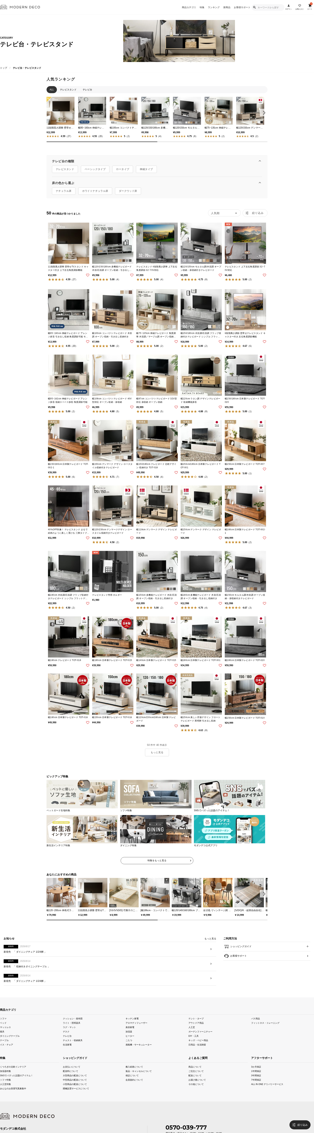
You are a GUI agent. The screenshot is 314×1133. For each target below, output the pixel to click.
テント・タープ (196, 1028)
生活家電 (67, 1054)
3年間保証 (256, 1085)
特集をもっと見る (157, 864)
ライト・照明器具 (71, 1032)
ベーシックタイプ (95, 172)
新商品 (226, 7)
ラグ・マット (69, 1037)
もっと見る (157, 756)
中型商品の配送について (75, 1089)
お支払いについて (71, 1076)
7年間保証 (256, 1089)
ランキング (214, 7)
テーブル (4, 1050)
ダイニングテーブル (10, 1045)
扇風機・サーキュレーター (139, 1054)
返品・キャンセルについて (138, 1081)
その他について (194, 1094)
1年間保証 (256, 1081)
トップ (3, 68)
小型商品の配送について (75, 1094)
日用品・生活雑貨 (197, 1054)
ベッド (3, 1032)
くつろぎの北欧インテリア (6, 1076)
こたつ (129, 1050)
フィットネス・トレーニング (265, 1032)
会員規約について (134, 1089)
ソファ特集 (5, 1089)
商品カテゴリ (189, 7)
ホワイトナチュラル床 (95, 194)
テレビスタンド (65, 172)
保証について (132, 1085)
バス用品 (255, 1028)
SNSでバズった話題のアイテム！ (6, 1085)
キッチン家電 (132, 1028)
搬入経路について (134, 1076)
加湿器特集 (5, 1081)
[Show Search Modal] (254, 7)
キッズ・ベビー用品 (198, 1050)
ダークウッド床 (128, 194)
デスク (66, 1041)
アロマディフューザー (136, 1032)
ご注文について (194, 1081)
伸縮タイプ (146, 172)
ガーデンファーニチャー (200, 1041)
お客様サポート (242, 7)
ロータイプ (122, 172)
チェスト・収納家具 (72, 1050)
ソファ (3, 1028)
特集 (202, 7)
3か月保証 (256, 1076)
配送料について (70, 1081)
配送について (194, 1085)
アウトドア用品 (196, 1032)
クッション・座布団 (72, 1028)
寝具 (2, 1041)
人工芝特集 (5, 1094)
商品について (194, 1076)
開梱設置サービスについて (75, 1098)
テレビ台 (67, 1045)
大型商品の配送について (75, 1085)
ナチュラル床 (64, 194)
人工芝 (191, 1037)
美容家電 (130, 1037)
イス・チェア (6, 1054)
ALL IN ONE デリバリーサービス (257, 1094)
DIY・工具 (193, 1045)
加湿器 (129, 1041)
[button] (263, 112)
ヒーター (130, 1045)
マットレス (5, 1037)
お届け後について (194, 1089)
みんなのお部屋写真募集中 (6, 1098)
